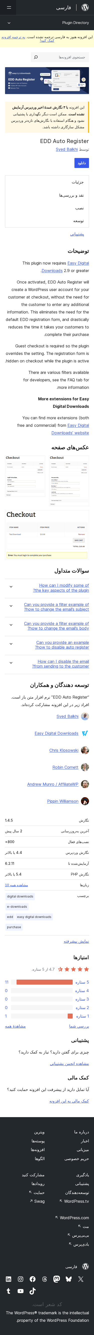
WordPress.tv (74, 1201)
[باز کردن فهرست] (8, 7)
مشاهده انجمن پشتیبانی (69, 1063)
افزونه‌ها (38, 1149)
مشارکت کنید (33, 1174)
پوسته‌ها (38, 1140)
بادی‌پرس (78, 1244)
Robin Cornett (65, 767)
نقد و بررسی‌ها (71, 195)
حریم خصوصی (76, 1158)
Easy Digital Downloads (56, 733)
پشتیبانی (77, 233)
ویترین (39, 1131)
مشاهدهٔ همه (15, 1026)
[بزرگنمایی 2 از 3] (38, 462)
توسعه (78, 220)
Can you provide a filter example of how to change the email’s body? (56, 626)
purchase (14, 927)
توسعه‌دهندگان (77, 1192)
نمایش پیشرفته (76, 941)
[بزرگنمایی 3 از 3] (82, 516)
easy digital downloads (34, 917)
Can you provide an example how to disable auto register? (62, 645)
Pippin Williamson (62, 801)
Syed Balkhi (67, 149)
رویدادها (38, 1183)
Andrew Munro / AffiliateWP (52, 784)
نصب (79, 207)
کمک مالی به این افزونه (69, 1100)
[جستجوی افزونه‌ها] (36, 57)
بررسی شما (79, 1026)
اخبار (85, 1140)
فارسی (71, 1266)
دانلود (82, 163)
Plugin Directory (75, 22)
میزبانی (83, 1149)
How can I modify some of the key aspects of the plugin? (61, 588)
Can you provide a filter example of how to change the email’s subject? (56, 607)
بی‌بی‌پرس (78, 1235)
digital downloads (20, 896)
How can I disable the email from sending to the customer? (60, 664)
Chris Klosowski (63, 750)
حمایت (37, 1192)
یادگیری (82, 1174)
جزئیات (78, 181)
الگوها (40, 1158)
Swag (37, 1201)
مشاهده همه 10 (16, 885)
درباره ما (81, 1131)
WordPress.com (72, 1217)
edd (10, 917)
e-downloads (17, 906)
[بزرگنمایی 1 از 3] (82, 462)
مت (83, 1226)
